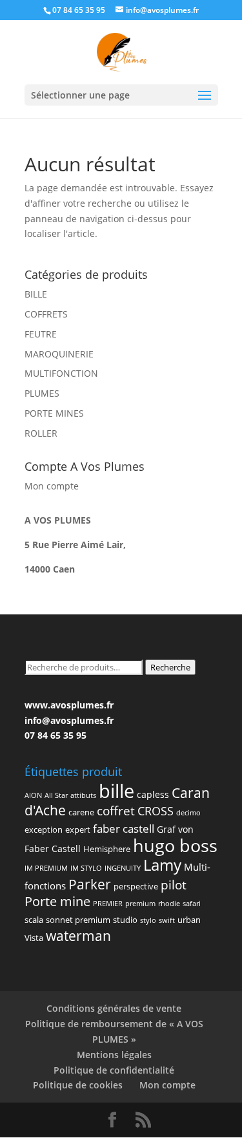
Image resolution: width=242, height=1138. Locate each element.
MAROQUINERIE (59, 354)
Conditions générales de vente (113, 1008)
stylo (148, 920)
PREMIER (108, 903)
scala (34, 919)
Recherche (170, 667)
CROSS (155, 810)
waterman (78, 936)
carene (81, 812)
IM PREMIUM (46, 868)
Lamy (162, 864)
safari (192, 903)
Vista (34, 938)
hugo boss (175, 845)
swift (167, 920)
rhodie (169, 903)
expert (77, 829)
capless (153, 794)
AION (33, 795)
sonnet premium (78, 919)
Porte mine (57, 901)
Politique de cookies (78, 1085)
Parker (89, 884)
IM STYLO (86, 868)
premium (140, 903)
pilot (174, 884)
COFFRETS (46, 314)
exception (44, 829)
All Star (56, 795)
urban (189, 919)
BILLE (36, 294)
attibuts (83, 795)
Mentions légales (114, 1054)
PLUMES (42, 393)
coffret (116, 810)
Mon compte (52, 486)
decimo (188, 812)
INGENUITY (123, 868)
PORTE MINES (54, 413)
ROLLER (41, 433)
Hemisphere (106, 849)
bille (116, 791)
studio (125, 919)
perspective (136, 886)
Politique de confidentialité (114, 1070)
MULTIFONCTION (61, 373)
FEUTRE (41, 334)
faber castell (123, 828)
